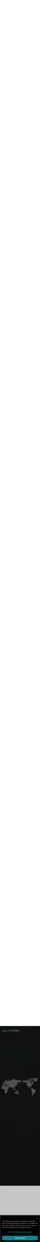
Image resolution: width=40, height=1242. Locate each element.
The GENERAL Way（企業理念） (11, 1167)
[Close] (37, 1218)
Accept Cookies (20, 1238)
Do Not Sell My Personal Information (20, 1232)
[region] (20, 1228)
